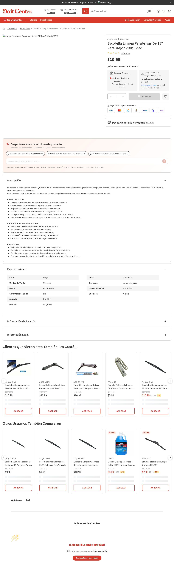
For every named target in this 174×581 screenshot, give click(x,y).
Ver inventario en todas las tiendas (122, 86)
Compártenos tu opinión (87, 558)
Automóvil (12, 28)
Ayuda (167, 19)
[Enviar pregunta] (164, 161)
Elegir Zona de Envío (71, 12)
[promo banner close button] (170, 2)
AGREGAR (18, 411)
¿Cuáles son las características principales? (25, 153)
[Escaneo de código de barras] (149, 11)
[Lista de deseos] (163, 11)
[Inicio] (5, 29)
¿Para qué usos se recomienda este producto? (67, 153)
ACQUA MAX (112, 39)
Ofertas (33, 19)
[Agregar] (123, 96)
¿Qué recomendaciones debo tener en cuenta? (109, 153)
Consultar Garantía (152, 19)
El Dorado (51, 12)
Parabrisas (25, 28)
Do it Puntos (46, 19)
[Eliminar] (110, 96)
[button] (4, 381)
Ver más (150, 122)
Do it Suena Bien (132, 19)
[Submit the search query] (85, 11)
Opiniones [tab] (16, 500)
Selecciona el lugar (149, 85)
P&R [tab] (28, 500)
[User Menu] (158, 11)
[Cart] (169, 11)
